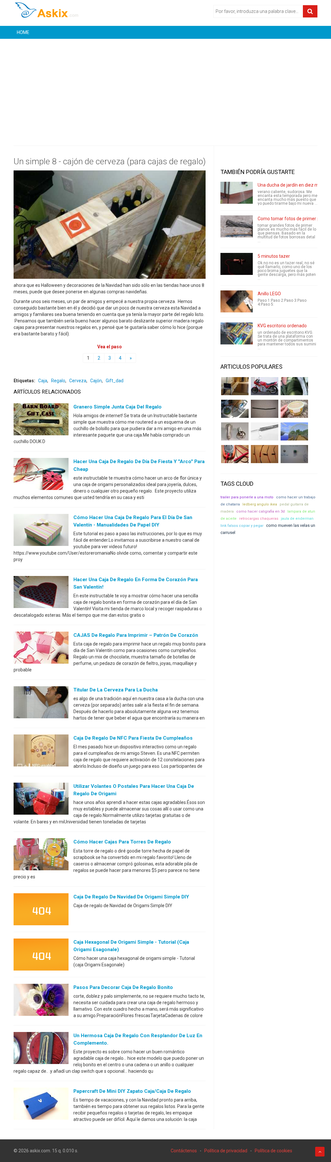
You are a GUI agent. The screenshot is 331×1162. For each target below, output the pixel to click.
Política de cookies (273, 1150)
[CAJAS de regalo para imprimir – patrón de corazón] (41, 649)
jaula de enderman (297, 518)
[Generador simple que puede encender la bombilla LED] (294, 454)
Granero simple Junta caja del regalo (117, 407)
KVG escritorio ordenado (282, 325)
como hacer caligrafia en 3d (260, 511)
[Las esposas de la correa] (264, 408)
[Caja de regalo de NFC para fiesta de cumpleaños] (41, 752)
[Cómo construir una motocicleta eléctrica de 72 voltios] (264, 386)
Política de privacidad (225, 1150)
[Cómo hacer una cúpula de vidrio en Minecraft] (294, 431)
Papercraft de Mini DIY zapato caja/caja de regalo (132, 1091)
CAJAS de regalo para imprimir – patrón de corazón (135, 635)
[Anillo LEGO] (236, 301)
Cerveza (77, 380)
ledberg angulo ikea (259, 504)
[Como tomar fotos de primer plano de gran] (236, 226)
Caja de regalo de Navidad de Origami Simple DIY (131, 897)
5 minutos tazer (274, 256)
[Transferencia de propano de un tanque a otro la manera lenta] (234, 408)
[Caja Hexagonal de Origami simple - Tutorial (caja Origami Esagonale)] (41, 955)
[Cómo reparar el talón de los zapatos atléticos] (294, 386)
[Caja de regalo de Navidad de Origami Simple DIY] (41, 910)
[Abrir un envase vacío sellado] (294, 408)
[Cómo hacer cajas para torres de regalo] (41, 855)
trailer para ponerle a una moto (246, 497)
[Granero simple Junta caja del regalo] (41, 420)
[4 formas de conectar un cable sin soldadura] (264, 454)
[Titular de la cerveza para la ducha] (41, 703)
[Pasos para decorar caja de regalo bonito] (41, 1001)
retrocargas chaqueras (258, 518)
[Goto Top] (320, 1151)
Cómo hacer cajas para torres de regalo (122, 842)
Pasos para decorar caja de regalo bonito (123, 987)
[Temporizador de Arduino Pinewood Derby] (234, 386)
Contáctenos (184, 1150)
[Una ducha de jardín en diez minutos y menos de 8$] (236, 193)
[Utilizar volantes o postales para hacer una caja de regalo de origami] (41, 800)
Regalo (58, 380)
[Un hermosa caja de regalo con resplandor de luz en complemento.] (41, 1049)
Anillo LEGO (269, 293)
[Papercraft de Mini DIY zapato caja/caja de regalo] (41, 1105)
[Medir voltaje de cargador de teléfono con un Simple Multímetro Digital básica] (234, 454)
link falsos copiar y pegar (241, 526)
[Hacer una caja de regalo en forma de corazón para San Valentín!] (41, 593)
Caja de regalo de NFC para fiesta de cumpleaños (133, 738)
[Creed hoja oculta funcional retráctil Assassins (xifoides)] (264, 431)
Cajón (96, 380)
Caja (42, 380)
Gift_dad (114, 380)
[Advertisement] (165, 87)
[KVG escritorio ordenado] (236, 333)
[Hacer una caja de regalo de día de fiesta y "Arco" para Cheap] (41, 475)
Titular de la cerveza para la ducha (115, 690)
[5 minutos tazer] (236, 264)
